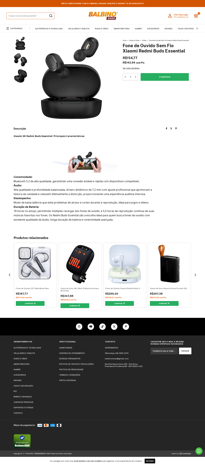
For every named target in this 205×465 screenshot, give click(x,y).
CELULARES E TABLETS (79, 29)
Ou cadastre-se (181, 17)
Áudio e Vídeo (134, 40)
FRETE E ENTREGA (67, 380)
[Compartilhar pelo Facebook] (166, 128)
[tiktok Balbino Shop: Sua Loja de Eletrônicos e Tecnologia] (102, 326)
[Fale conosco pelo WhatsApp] (199, 451)
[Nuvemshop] (181, 454)
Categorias (16, 28)
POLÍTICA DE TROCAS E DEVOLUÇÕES (76, 364)
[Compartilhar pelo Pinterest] (176, 128)
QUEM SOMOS (65, 348)
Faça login (183, 15)
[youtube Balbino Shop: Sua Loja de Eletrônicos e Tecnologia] (91, 326)
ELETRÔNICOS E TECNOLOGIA (49, 29)
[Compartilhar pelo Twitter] (171, 128)
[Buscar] (50, 16)
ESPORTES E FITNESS (23, 407)
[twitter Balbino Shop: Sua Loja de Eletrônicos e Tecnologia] (114, 326)
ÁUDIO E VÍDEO (101, 29)
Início (125, 40)
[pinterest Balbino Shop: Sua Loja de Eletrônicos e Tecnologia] (126, 326)
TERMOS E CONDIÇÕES (69, 375)
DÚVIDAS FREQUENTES (69, 359)
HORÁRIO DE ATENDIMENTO (72, 353)
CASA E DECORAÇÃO (187, 29)
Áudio (144, 40)
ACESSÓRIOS (153, 29)
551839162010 (111, 348)
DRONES (168, 29)
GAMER (138, 29)
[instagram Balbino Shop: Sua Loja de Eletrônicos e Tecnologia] (79, 326)
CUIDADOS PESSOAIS (23, 402)
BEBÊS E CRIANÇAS (23, 397)
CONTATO (18, 413)
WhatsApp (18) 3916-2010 (117, 353)
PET (15, 391)
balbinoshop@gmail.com (117, 359)
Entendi (150, 461)
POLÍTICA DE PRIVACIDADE (71, 369)
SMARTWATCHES (122, 29)
